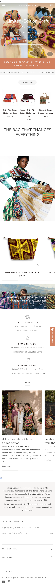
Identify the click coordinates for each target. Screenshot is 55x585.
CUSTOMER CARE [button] (9, 549)
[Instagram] (9, 581)
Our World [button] (7, 557)
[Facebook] (3, 581)
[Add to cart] (13, 102)
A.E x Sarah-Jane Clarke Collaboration (17, 441)
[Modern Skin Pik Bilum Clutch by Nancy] (27, 97)
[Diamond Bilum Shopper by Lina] (45, 97)
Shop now (27, 41)
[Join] (49, 533)
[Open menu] (6, 5)
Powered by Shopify (36, 578)
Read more (6, 466)
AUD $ (7, 572)
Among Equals (11, 578)
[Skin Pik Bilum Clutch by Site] (10, 97)
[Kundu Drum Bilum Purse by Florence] (22, 246)
